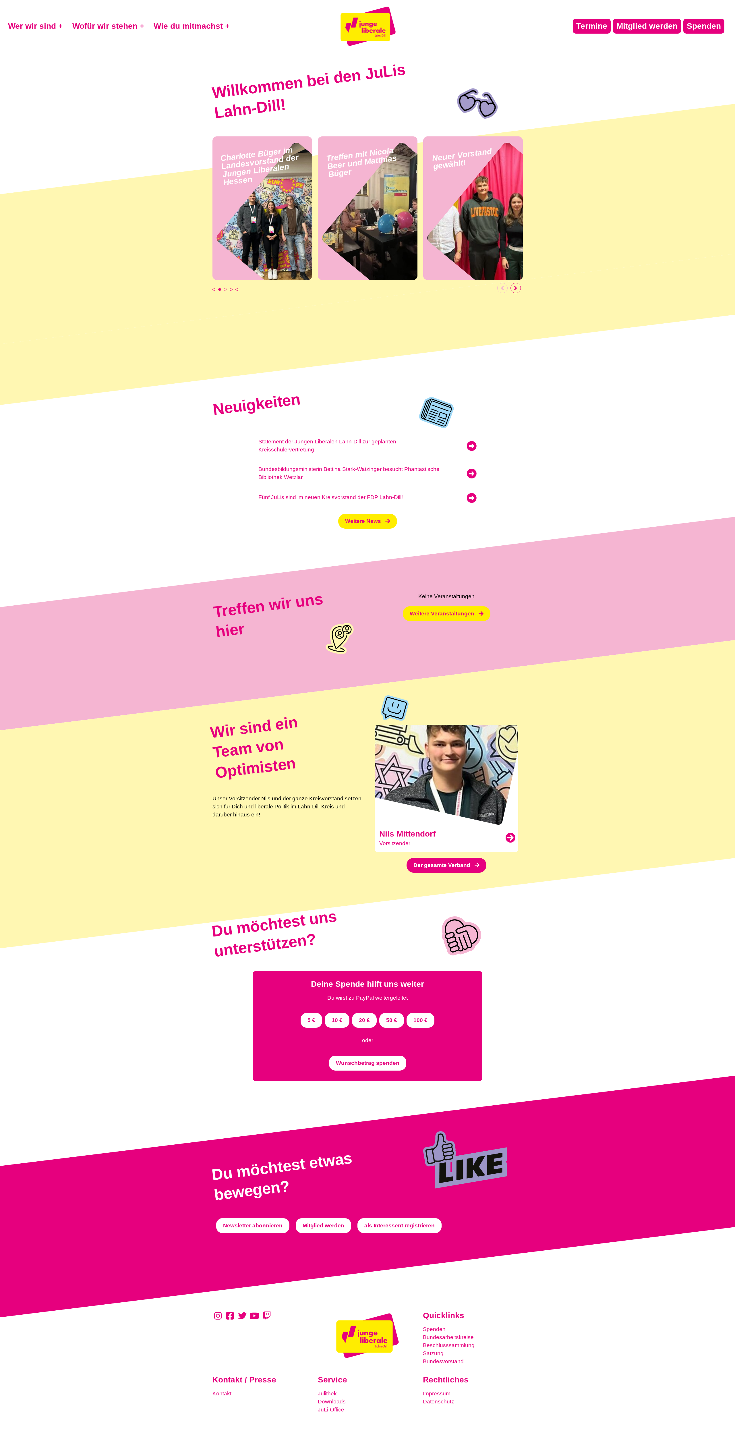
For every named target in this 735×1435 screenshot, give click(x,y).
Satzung (433, 1353)
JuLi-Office (331, 1410)
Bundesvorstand (443, 1361)
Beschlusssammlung (449, 1345)
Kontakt (221, 1393)
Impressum (436, 1393)
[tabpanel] (262, 208)
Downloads (332, 1402)
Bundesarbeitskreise (448, 1337)
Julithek (327, 1393)
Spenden (434, 1329)
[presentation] (214, 289)
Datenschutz (438, 1402)
